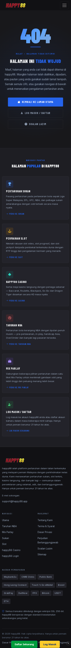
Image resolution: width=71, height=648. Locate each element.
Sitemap (42, 554)
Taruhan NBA (9, 526)
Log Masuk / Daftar (37, 112)
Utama (5, 520)
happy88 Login (10, 556)
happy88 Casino (11, 550)
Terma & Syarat (46, 526)
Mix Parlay (7, 532)
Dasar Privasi (45, 532)
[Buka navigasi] (64, 5)
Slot (4, 544)
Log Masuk (49, 644)
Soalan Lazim (37, 124)
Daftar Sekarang (24, 644)
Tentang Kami (45, 520)
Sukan (5, 538)
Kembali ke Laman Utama (37, 101)
